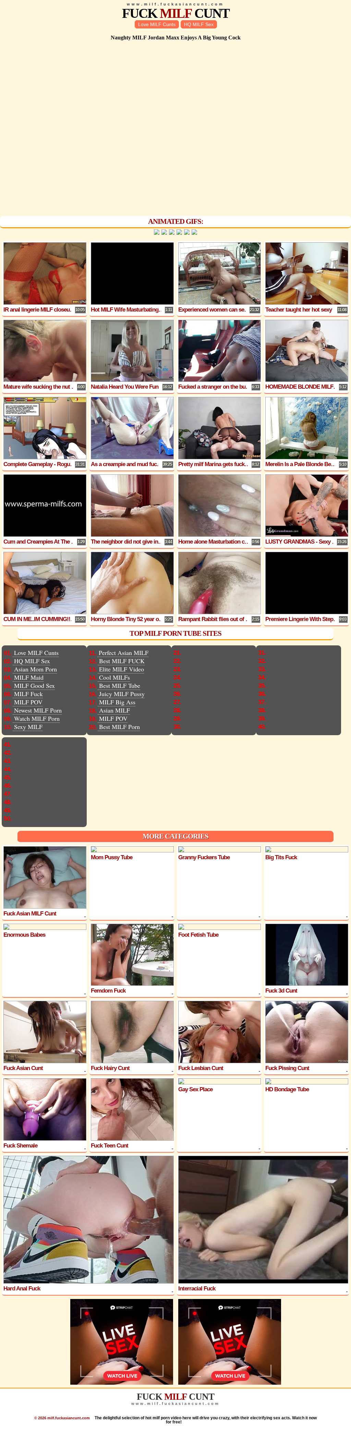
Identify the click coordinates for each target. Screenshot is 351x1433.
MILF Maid (29, 677)
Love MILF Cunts (157, 24)
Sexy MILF (28, 726)
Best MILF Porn (119, 726)
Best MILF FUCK (122, 661)
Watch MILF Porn (37, 718)
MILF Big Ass (117, 702)
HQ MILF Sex (199, 24)
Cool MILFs (114, 677)
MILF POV (28, 702)
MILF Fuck (28, 694)
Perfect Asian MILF (123, 652)
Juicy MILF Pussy (122, 694)
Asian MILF (114, 710)
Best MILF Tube (119, 685)
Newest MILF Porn (38, 710)
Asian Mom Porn (35, 669)
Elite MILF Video (121, 669)
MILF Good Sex (34, 685)
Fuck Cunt (175, 13)
